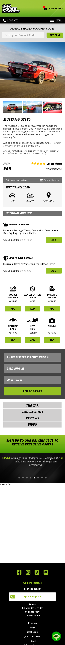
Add (53, 239)
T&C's (32, 640)
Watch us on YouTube (46, 572)
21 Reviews (54, 164)
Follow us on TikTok (37, 572)
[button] (19, 477)
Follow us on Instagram (28, 572)
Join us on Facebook (19, 572)
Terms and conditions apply (34, 153)
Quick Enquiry (32, 596)
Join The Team (32, 636)
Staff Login (32, 631)
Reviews (32, 623)
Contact (12, 20)
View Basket (53, 8)
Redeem (55, 35)
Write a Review (53, 168)
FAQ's (32, 627)
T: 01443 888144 (32, 588)
